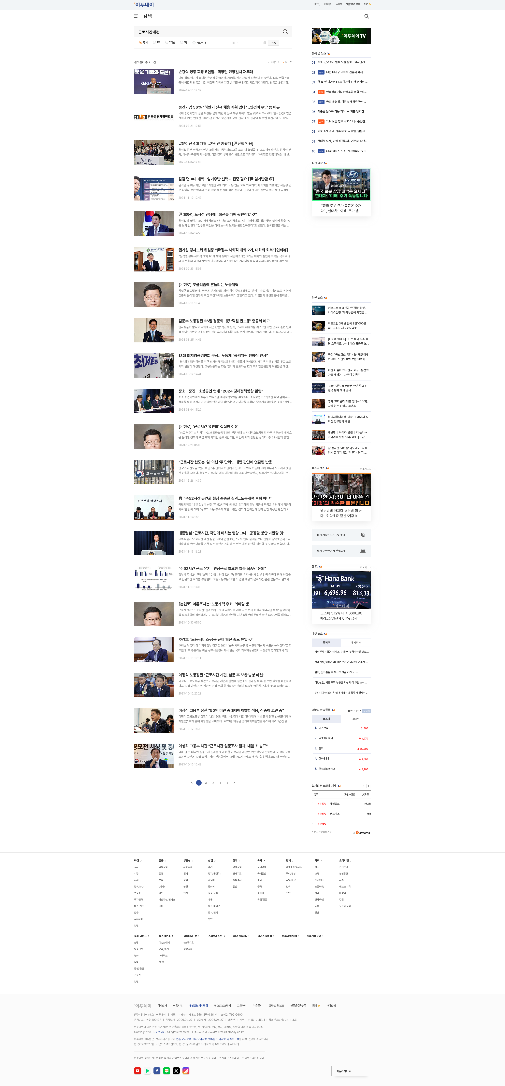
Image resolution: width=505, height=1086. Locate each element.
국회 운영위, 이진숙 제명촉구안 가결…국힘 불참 (350, 101)
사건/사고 (319, 880)
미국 (259, 880)
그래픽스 (163, 955)
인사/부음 (319, 899)
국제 (259, 860)
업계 (185, 873)
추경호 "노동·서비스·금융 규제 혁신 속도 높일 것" (216, 639)
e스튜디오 (188, 942)
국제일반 (261, 873)
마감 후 (342, 893)
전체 (145, 42)
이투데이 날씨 (289, 936)
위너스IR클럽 (264, 936)
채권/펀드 (139, 906)
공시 (136, 867)
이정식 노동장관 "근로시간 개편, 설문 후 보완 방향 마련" (221, 675)
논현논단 (343, 867)
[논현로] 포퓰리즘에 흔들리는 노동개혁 (208, 284)
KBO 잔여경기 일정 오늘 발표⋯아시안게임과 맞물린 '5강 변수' (354, 62)
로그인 (317, 4)
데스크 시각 (345, 886)
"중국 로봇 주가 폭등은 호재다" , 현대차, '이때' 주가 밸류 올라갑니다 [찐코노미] (341, 211)
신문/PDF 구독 (353, 4)
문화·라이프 (140, 936)
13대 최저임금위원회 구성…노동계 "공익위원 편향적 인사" (223, 355)
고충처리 (242, 1005)
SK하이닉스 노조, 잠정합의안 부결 (342, 151)
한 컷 (161, 962)
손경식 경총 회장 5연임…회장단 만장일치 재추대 (216, 71)
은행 (161, 873)
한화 (321, 748)
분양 (185, 886)
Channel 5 (240, 936)
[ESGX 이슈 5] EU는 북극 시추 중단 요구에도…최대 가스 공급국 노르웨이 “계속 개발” (348, 343)
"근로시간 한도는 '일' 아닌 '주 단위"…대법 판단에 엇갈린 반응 (225, 462)
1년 (186, 42)
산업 (210, 860)
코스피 (326, 718)
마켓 (136, 860)
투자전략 (356, 642)
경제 (235, 860)
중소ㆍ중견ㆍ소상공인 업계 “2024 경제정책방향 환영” (221, 391)
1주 (158, 42)
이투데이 (160, 1032)
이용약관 (178, 1005)
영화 (136, 955)
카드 (161, 893)
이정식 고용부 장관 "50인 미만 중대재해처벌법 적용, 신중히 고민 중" (231, 710)
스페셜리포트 (215, 936)
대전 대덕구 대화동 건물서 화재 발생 (344, 72)
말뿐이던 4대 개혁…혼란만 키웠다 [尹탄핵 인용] (216, 143)
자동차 (211, 880)
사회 (317, 860)
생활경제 (237, 880)
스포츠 (137, 975)
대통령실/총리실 (294, 867)
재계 (210, 867)
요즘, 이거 (164, 949)
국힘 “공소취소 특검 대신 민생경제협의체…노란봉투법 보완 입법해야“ (348, 359)
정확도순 (275, 62)
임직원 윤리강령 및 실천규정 (223, 1039)
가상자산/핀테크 (167, 899)
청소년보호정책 (222, 1005)
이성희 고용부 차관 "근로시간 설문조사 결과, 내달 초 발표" (223, 746)
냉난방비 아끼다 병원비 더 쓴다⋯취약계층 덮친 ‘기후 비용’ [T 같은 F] (347, 437)
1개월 (172, 42)
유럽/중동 (262, 899)
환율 (136, 912)
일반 (136, 925)
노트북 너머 (345, 906)
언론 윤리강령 (183, 1039)
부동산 (187, 860)
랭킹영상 (187, 949)
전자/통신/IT (214, 873)
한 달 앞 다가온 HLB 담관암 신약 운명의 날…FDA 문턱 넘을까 (354, 82)
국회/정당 (291, 873)
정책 (185, 880)
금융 (161, 860)
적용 (273, 42)
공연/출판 (139, 968)
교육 (317, 873)
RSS (366, 4)
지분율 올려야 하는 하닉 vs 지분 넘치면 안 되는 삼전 (348, 111)
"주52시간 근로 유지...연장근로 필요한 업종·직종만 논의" (222, 568)
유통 (210, 899)
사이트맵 (331, 1005)
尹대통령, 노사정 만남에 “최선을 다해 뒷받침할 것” (218, 214)
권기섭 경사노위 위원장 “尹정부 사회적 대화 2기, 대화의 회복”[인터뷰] (233, 250)
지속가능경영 (314, 936)
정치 (288, 860)
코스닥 (356, 718)
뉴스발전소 (165, 936)
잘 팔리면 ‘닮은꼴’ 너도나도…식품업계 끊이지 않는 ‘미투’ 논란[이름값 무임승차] (347, 452)
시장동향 (187, 867)
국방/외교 (291, 880)
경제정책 (237, 867)
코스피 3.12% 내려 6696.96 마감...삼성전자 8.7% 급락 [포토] (341, 618)
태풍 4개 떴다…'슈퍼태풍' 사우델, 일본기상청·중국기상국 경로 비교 (357, 131)
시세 (136, 880)
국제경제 (261, 867)
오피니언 (344, 860)
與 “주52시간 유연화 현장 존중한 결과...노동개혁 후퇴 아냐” (225, 498)
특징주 (326, 642)
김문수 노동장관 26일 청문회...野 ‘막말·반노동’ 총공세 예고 (224, 321)
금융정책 (163, 867)
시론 (341, 880)
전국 (317, 893)
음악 (136, 962)
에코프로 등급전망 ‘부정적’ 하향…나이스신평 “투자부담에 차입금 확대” (348, 312)
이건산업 (323, 727)
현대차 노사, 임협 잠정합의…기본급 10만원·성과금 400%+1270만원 (358, 141)
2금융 (162, 886)
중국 (259, 886)
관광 (136, 942)
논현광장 (343, 873)
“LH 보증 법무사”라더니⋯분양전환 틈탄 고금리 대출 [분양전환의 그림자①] (367, 121)
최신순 (288, 62)
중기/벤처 (213, 912)
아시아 (260, 893)
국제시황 (138, 919)
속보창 (339, 4)
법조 (317, 867)
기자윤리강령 (200, 1039)
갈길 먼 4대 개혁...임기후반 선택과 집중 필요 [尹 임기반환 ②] (226, 179)
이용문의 (257, 1005)
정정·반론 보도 (276, 1005)
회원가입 (328, 4)
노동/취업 (319, 886)
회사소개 (162, 1005)
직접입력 (201, 42)
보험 (161, 880)
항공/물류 (213, 893)
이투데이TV (190, 936)
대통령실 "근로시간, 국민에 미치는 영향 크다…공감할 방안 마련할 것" (231, 533)
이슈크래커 (164, 942)
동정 (317, 906)
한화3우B (324, 758)
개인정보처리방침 (198, 1005)
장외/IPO (139, 886)
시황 (136, 873)
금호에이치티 (326, 738)
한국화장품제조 (327, 768)
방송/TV (138, 949)
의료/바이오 (214, 906)
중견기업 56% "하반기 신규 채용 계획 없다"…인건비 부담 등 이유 (229, 107)
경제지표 (237, 873)
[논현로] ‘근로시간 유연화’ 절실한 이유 (208, 426)
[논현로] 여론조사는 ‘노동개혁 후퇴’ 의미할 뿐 (214, 604)
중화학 (211, 886)
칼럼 (341, 899)
